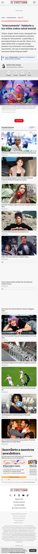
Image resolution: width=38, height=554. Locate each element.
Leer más (19, 120)
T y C (18, 482)
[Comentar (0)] (22, 72)
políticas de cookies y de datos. (17, 552)
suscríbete (14, 473)
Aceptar (33, 550)
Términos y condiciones (19, 516)
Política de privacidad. (29, 482)
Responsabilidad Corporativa (19, 514)
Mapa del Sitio (19, 499)
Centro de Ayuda (19, 520)
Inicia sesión (6, 473)
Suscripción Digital (19, 505)
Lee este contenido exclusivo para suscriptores (15, 21)
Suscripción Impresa (19, 502)
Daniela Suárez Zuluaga (14, 65)
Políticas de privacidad (19, 518)
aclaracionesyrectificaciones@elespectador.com (23, 534)
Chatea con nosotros (20, 508)
